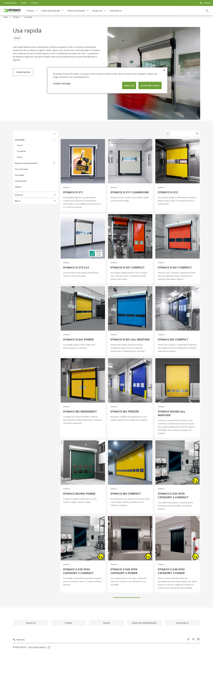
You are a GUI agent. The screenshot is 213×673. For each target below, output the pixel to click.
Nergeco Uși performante (26, 163)
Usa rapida (19, 139)
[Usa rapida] (54, 139)
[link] (10, 3)
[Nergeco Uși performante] (54, 163)
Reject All (129, 85)
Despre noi (97, 10)
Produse (30, 10)
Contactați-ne (115, 10)
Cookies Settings (62, 83)
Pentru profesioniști (76, 10)
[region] (107, 80)
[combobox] (193, 11)
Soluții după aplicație (50, 10)
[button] (36, 10)
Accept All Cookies (150, 85)
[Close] (164, 70)
